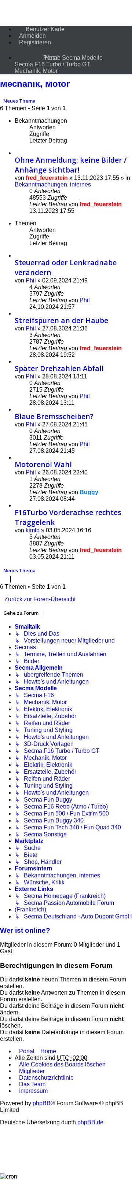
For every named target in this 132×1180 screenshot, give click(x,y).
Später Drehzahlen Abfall (59, 368)
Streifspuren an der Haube (61, 320)
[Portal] (27, 53)
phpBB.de (90, 1122)
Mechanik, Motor (35, 84)
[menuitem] (40, 29)
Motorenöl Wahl (43, 464)
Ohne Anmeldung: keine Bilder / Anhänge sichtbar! (70, 165)
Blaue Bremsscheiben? (54, 416)
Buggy (89, 492)
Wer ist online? (25, 930)
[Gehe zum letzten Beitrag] (125, 204)
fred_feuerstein (47, 178)
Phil (31, 280)
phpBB (42, 1103)
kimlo (33, 530)
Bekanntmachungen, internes (53, 184)
